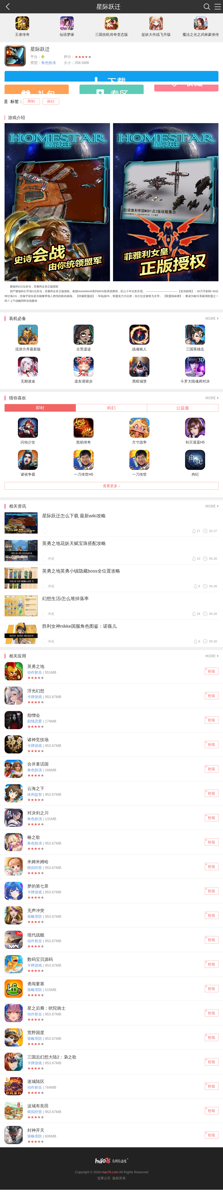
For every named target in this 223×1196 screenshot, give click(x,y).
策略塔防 (35, 916)
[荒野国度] (14, 1037)
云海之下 (35, 788)
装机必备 (17, 318)
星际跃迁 (40, 49)
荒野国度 (35, 1032)
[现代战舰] (14, 940)
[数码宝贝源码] (14, 964)
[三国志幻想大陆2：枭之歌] (14, 1062)
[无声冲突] (14, 915)
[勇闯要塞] (14, 988)
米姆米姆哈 (38, 861)
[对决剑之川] (14, 818)
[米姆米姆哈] (14, 866)
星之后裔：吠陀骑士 (46, 1008)
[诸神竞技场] (14, 744)
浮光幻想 (35, 691)
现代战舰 (35, 935)
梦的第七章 (38, 886)
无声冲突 (35, 910)
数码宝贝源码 (40, 959)
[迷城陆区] (14, 1086)
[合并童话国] (14, 769)
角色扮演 (48, 63)
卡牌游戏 (35, 697)
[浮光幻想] (14, 696)
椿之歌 (33, 837)
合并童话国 (38, 764)
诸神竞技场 (38, 739)
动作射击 (35, 672)
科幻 (50, 101)
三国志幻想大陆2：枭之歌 (51, 1057)
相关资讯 (17, 506)
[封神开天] (14, 1135)
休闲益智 (35, 794)
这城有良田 (38, 1106)
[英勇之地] (14, 671)
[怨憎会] (14, 720)
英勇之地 (35, 666)
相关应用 (17, 656)
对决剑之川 (38, 813)
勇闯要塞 (35, 983)
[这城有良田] (14, 1111)
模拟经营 (35, 868)
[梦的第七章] (14, 891)
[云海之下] (14, 793)
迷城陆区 (35, 1081)
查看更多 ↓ (111, 486)
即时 (31, 101)
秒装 (211, 671)
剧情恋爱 (35, 721)
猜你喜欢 (17, 398)
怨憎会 (33, 715)
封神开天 (35, 1130)
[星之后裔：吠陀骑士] (14, 1013)
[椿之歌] (14, 842)
